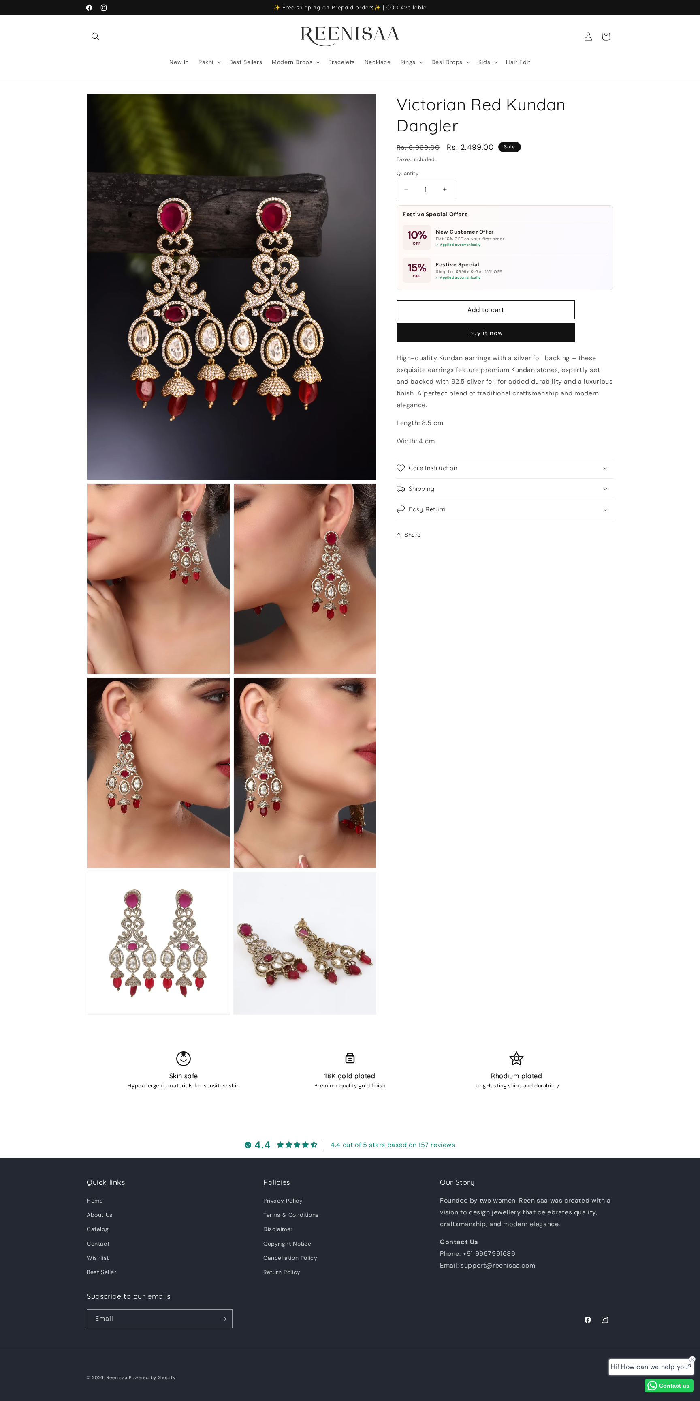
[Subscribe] (223, 1318)
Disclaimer (278, 1229)
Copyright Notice (287, 1243)
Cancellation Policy (290, 1257)
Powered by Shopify (152, 1377)
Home (95, 1200)
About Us (100, 1214)
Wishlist (98, 1257)
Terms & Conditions (291, 1214)
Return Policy (282, 1272)
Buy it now (486, 333)
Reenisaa (117, 1377)
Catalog (98, 1229)
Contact (98, 1243)
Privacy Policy (283, 1200)
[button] (96, 36)
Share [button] (413, 534)
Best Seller (102, 1272)
